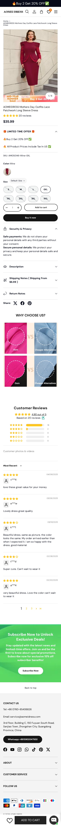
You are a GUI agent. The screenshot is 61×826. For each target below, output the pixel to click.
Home (5, 21)
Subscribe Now (31, 670)
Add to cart (41, 207)
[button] (11, 115)
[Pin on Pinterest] (29, 303)
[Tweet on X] (15, 303)
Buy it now (30, 217)
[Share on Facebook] (22, 303)
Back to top (30, 687)
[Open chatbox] (53, 820)
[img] (10, 475)
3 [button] (31, 608)
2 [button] (26, 608)
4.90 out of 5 (39, 414)
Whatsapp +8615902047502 (23, 739)
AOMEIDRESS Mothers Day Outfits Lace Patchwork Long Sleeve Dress (30, 24)
